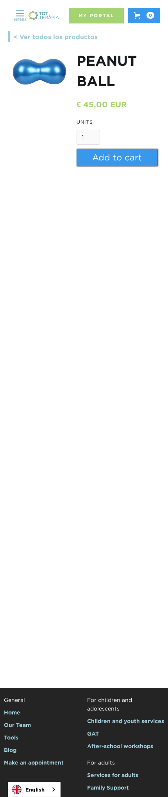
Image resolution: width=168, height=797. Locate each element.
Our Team (17, 725)
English (35, 789)
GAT (93, 733)
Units (85, 121)
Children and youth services (125, 721)
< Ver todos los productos (56, 36)
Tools (11, 737)
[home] (43, 16)
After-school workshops (120, 746)
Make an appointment (34, 762)
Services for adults (112, 775)
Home (12, 712)
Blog (10, 750)
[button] (20, 15)
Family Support (108, 787)
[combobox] (34, 789)
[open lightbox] (39, 73)
